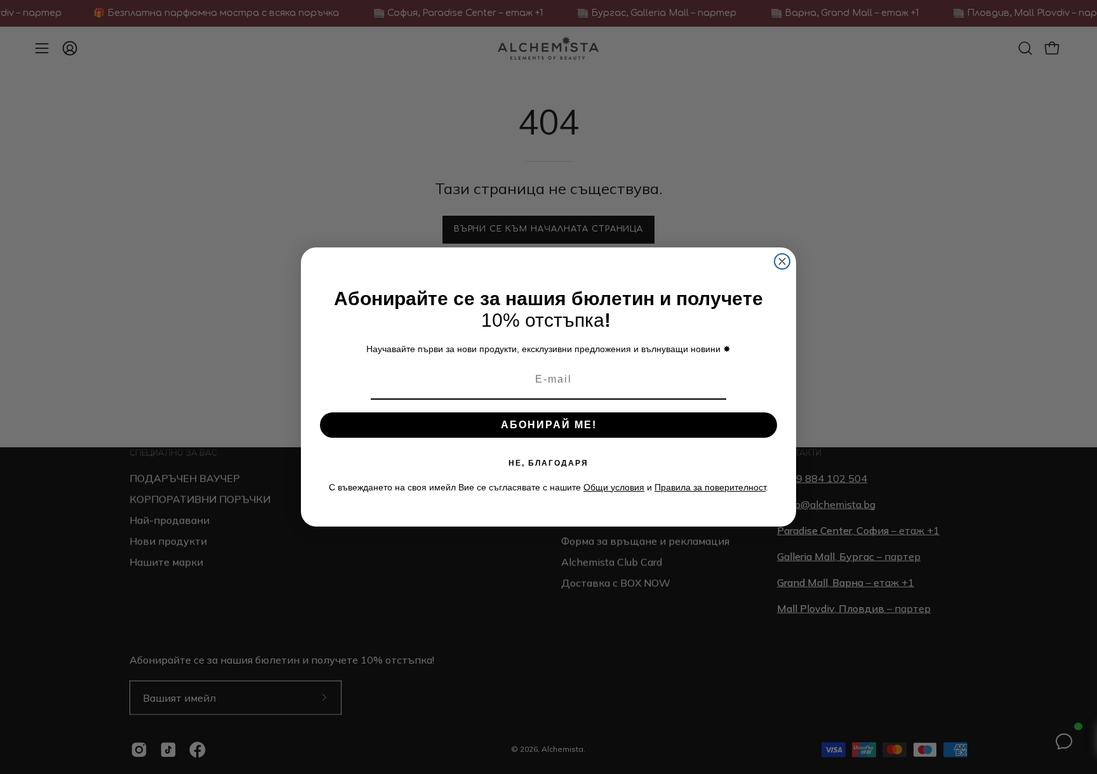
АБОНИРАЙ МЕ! (549, 424)
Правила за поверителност (710, 487)
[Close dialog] (782, 261)
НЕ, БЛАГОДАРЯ (548, 463)
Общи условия (613, 487)
